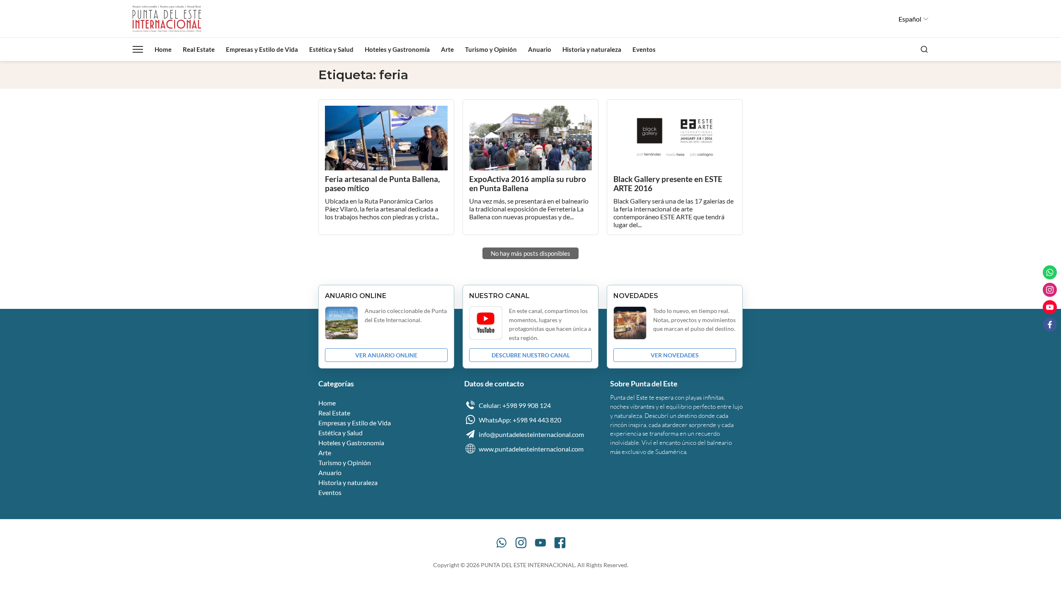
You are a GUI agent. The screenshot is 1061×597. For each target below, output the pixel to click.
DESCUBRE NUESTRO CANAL (531, 355)
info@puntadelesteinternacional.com (531, 434)
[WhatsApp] (501, 542)
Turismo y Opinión (491, 49)
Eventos (644, 49)
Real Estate (199, 49)
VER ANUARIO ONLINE (386, 355)
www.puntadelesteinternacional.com (531, 449)
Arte (447, 49)
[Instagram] (521, 542)
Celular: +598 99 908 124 (515, 405)
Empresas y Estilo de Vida (262, 49)
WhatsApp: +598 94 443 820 (520, 420)
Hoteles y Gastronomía (397, 49)
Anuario (539, 49)
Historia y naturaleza (591, 49)
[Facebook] (560, 542)
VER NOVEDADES (675, 355)
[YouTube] (540, 542)
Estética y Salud (331, 49)
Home (163, 49)
